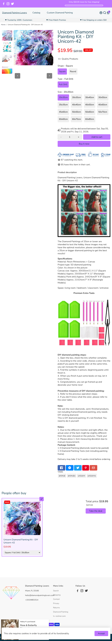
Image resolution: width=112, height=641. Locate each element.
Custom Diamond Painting (60, 12)
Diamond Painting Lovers (14, 12)
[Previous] (17, 76)
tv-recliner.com (59, 616)
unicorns (92, 475)
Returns (56, 607)
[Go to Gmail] (93, 468)
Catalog (36, 12)
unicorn (81, 475)
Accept (101, 633)
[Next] (49, 76)
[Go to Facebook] (3, 3)
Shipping (57, 595)
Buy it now (84, 143)
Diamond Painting (60, 612)
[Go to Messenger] (69, 468)
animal (62, 475)
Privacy (56, 603)
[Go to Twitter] (12, 3)
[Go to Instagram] (8, 3)
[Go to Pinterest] (85, 468)
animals (71, 475)
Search (56, 590)
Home (3, 24)
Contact (56, 599)
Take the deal (95, 510)
